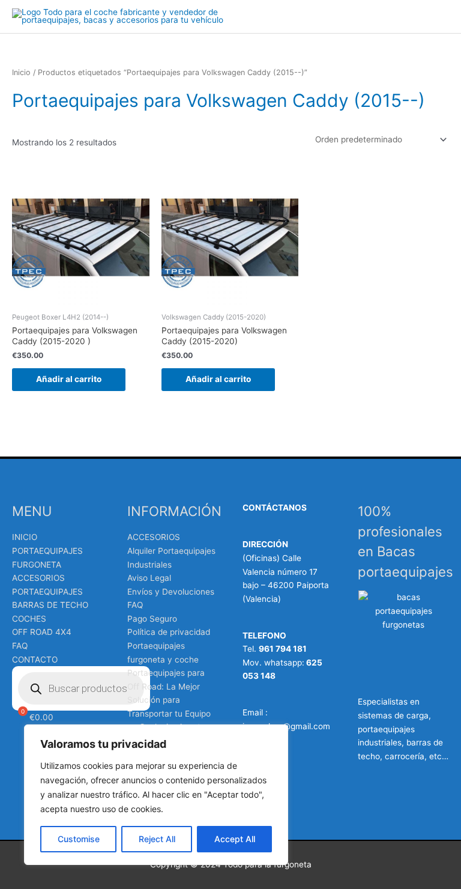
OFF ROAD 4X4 (41, 632)
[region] (156, 794)
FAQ (20, 646)
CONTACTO (35, 659)
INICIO (24, 537)
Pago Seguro (152, 619)
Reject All (157, 839)
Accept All (234, 839)
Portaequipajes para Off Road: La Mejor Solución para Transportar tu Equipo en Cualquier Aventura (170, 700)
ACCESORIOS (153, 537)
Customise (79, 839)
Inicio (21, 72)
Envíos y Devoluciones (170, 591)
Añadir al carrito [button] (68, 379)
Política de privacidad (168, 632)
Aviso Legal (149, 578)
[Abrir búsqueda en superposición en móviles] (81, 688)
